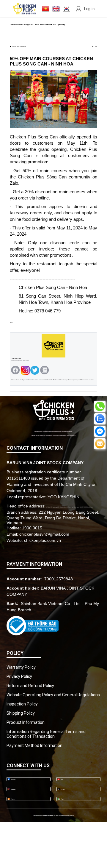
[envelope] (25, 370)
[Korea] (66, 8)
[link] (53, 410)
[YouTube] (44, 370)
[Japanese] (45, 8)
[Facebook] (15, 370)
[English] (56, 8)
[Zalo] (34, 370)
